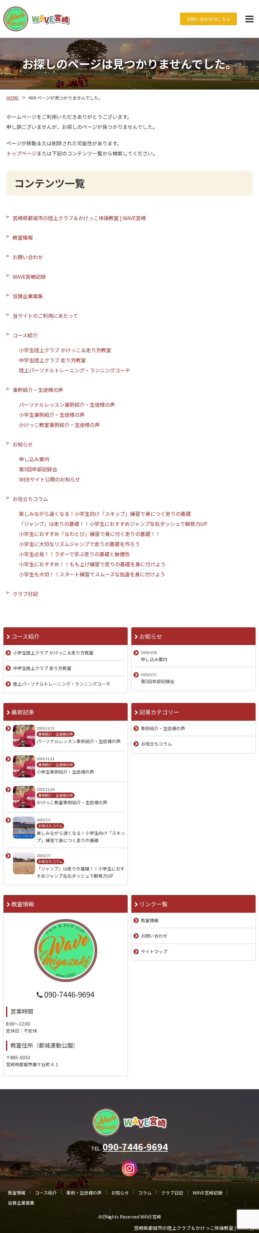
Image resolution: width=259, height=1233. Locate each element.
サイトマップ (154, 951)
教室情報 (23, 237)
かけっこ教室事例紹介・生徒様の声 (59, 424)
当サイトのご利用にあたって (45, 315)
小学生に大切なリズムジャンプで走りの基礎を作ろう (79, 544)
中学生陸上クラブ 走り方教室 (52, 360)
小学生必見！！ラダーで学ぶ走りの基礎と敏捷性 (74, 554)
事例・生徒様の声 (84, 1192)
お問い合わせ (28, 257)
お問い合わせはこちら (208, 19)
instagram (129, 1168)
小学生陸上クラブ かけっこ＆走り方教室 (65, 350)
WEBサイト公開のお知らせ (49, 479)
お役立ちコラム (30, 499)
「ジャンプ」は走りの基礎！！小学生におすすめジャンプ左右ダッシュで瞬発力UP (113, 523)
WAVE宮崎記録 (29, 276)
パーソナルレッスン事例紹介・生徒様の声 (67, 404)
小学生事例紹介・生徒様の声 (52, 414)
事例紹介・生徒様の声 (38, 389)
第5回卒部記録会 (38, 469)
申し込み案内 (34, 459)
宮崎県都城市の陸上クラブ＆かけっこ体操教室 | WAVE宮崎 (79, 218)
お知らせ (23, 444)
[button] (249, 19)
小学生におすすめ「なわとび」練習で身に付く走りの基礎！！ (89, 534)
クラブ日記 (25, 593)
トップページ (21, 153)
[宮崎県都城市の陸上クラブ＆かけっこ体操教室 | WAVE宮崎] (36, 19)
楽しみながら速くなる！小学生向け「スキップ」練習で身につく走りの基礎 (105, 513)
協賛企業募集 (28, 296)
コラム (145, 1192)
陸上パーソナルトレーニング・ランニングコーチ (74, 370)
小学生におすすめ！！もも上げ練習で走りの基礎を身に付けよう (92, 564)
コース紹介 (25, 335)
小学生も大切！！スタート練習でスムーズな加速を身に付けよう (92, 574)
